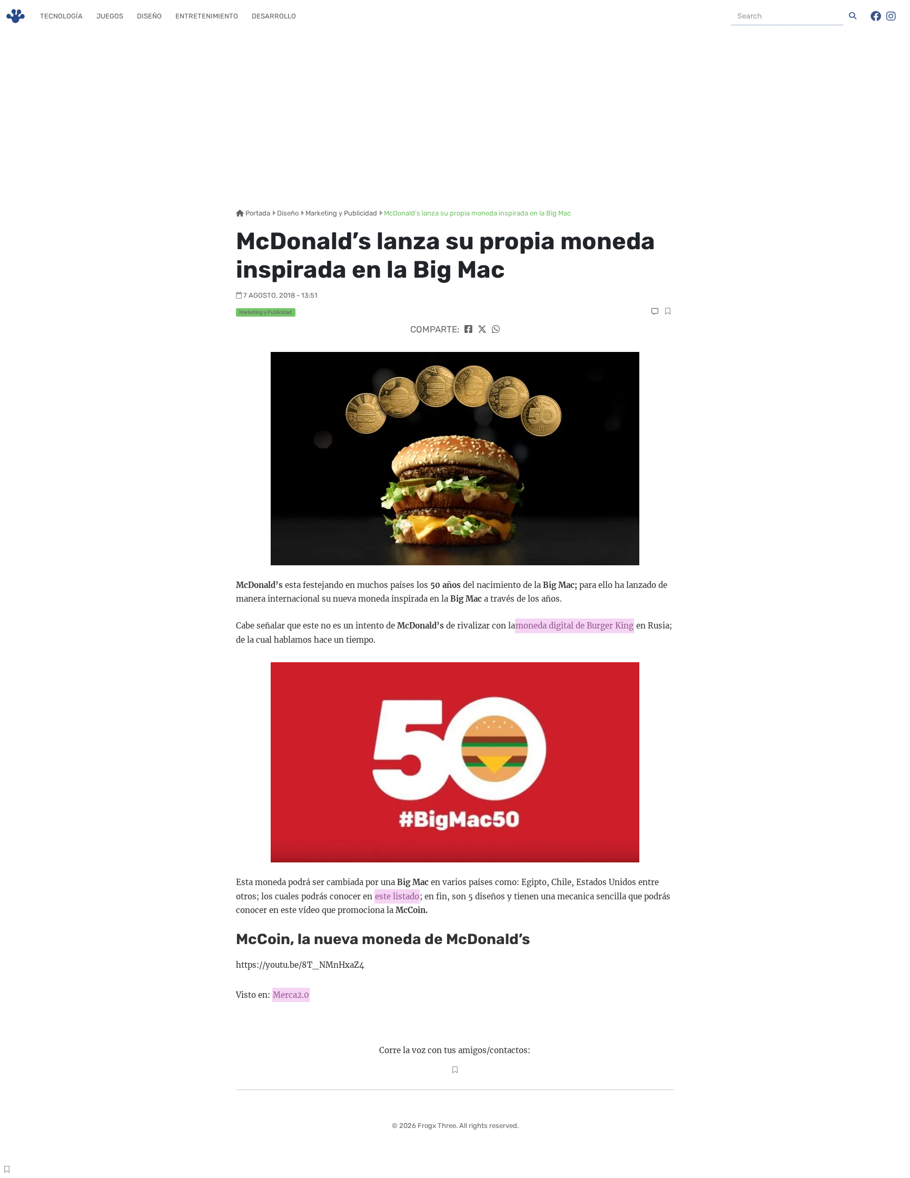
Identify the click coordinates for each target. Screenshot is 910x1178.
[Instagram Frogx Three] (891, 16)
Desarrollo (274, 16)
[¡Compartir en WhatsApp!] (496, 329)
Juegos (109, 16)
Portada (257, 213)
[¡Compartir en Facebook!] (468, 329)
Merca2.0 (291, 995)
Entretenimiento (206, 16)
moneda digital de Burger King (575, 626)
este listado (397, 896)
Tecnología (61, 16)
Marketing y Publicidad (341, 213)
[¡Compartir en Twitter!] (482, 329)
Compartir (667, 312)
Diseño (149, 16)
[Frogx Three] (15, 16)
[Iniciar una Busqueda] (853, 16)
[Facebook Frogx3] (876, 16)
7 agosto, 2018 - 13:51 (280, 295)
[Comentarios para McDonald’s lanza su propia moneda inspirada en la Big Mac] (654, 312)
